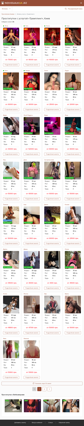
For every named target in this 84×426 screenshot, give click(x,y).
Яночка (26, 294)
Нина (4, 338)
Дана (25, 160)
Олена (67, 249)
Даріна (5, 249)
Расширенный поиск (75, 9)
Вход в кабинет (37, 422)
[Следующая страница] (49, 389)
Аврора (27, 70)
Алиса (47, 26)
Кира (67, 26)
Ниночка (26, 338)
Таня (26, 26)
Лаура (67, 70)
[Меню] (81, 3)
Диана (25, 249)
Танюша (5, 204)
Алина (5, 294)
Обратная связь (64, 422)
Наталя (67, 160)
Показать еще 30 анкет (43, 383)
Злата (46, 70)
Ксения (67, 204)
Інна (25, 204)
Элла (6, 26)
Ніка (4, 160)
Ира (45, 294)
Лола (66, 115)
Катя (6, 70)
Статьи (50, 422)
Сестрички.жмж (49, 160)
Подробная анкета (11, 65)
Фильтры (5, 9)
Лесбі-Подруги (28, 115)
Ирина (67, 294)
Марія (5, 115)
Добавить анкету (20, 422)
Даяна (46, 204)
